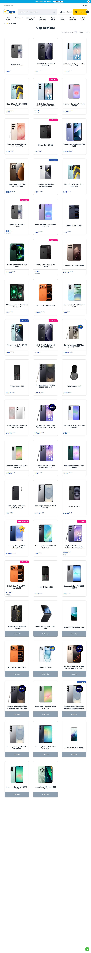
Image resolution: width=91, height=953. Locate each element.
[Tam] (9, 12)
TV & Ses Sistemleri (72, 18)
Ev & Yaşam (62, 18)
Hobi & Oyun (83, 18)
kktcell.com (9, 5)
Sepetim (82, 12)
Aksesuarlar (19, 18)
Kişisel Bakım (53, 18)
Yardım (85, 5)
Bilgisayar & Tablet (31, 18)
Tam (5, 23)
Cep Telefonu (8, 18)
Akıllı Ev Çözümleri (42, 18)
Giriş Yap (66, 12)
